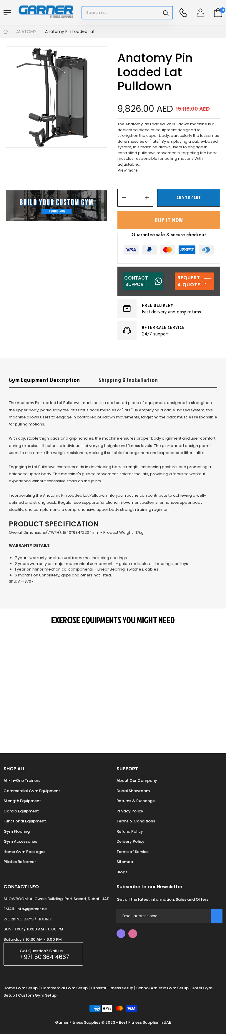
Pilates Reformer (20, 862)
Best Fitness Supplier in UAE (145, 1022)
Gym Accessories (20, 841)
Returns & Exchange (136, 801)
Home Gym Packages (24, 852)
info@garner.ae (31, 909)
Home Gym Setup (21, 988)
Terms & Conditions (136, 821)
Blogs (122, 872)
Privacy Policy (130, 811)
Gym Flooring (17, 831)
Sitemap (125, 862)
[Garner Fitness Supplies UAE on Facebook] (121, 933)
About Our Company (137, 780)
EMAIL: (10, 909)
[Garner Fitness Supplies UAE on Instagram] (132, 933)
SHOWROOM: (16, 899)
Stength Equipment (22, 801)
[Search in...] (165, 12)
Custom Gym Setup (37, 995)
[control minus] (122, 198)
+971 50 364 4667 (44, 957)
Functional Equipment (25, 821)
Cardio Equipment (21, 811)
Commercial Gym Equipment (32, 791)
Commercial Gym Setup (64, 988)
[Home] (6, 32)
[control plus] (148, 198)
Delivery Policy (130, 841)
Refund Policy (130, 831)
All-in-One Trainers (22, 780)
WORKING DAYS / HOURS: (27, 919)
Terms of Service (133, 852)
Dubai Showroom (133, 791)
